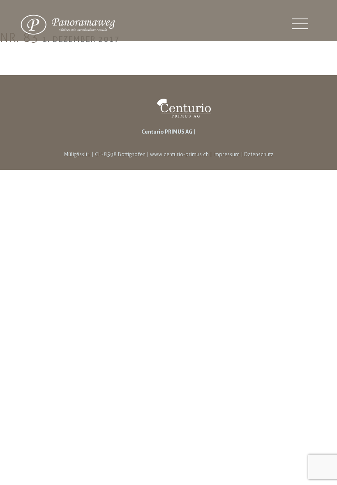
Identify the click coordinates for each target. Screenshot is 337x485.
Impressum (226, 154)
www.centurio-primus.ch (179, 154)
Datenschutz (258, 154)
